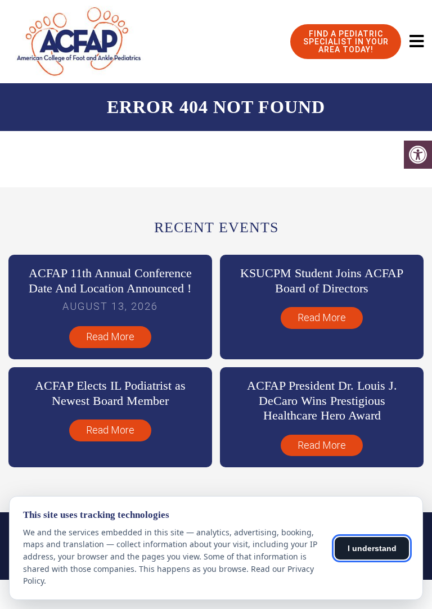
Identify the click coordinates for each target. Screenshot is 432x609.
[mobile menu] (417, 42)
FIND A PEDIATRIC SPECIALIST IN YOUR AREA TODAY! (346, 41)
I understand (372, 548)
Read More (110, 336)
